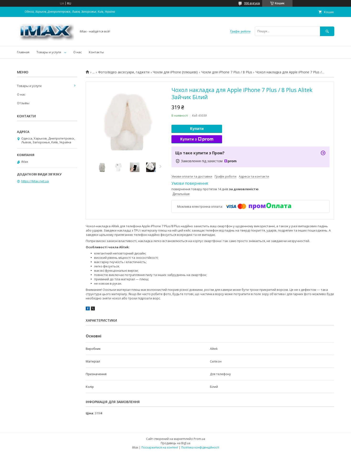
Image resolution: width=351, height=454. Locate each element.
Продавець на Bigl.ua (175, 443)
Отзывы (23, 103)
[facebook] (88, 309)
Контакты (96, 52)
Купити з (188, 139)
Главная (23, 52)
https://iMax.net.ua (35, 181)
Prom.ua (199, 439)
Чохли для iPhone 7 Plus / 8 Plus (226, 72)
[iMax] (45, 40)
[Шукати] (327, 31)
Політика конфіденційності (200, 447)
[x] (93, 309)
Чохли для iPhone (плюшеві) (175, 72)
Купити (197, 129)
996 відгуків (252, 3)
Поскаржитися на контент (159, 447)
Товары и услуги (49, 52)
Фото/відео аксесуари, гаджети (123, 72)
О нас (77, 52)
